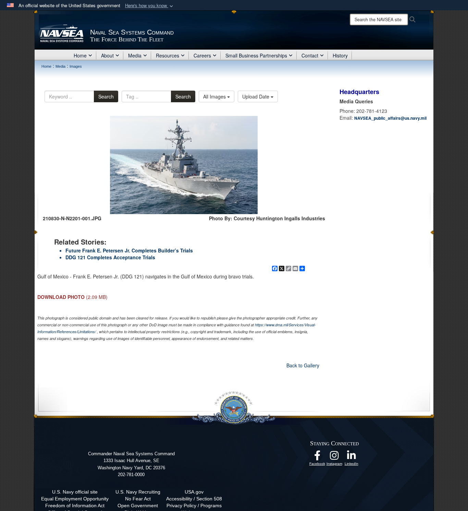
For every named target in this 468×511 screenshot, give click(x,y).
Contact (309, 55)
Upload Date (256, 96)
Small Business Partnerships (256, 55)
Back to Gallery (302, 365)
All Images (215, 96)
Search (106, 96)
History (340, 55)
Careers (202, 55)
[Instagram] (334, 457)
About (107, 55)
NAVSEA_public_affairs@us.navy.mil (390, 118)
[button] (149, 5)
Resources (167, 55)
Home (80, 55)
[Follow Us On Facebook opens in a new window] (317, 457)
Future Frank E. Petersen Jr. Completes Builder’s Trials (129, 250)
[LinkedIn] (351, 457)
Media (134, 55)
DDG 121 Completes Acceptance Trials (110, 257)
